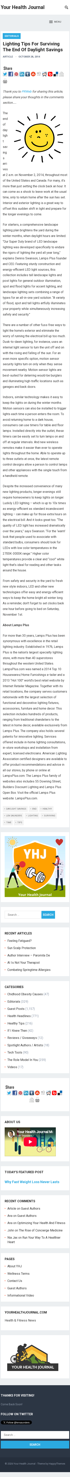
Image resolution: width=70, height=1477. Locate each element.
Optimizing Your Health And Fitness (41, 1223)
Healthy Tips (15, 1023)
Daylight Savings (16, 809)
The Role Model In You (22, 1060)
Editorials (12, 36)
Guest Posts (15, 1009)
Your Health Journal (23, 7)
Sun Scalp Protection (21, 948)
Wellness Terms (18, 1273)
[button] (55, 22)
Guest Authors (30, 1208)
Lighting (33, 815)
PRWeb (27, 91)
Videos (12, 1067)
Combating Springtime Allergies (29, 970)
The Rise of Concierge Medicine (41, 1230)
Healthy (47, 809)
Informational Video (20, 1295)
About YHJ (14, 1266)
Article (8, 56)
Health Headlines (19, 1016)
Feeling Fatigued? (19, 941)
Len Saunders (14, 815)
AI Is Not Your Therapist (23, 962)
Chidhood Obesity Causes (25, 994)
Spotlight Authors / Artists (25, 1045)
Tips (19, 822)
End (34, 809)
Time (8, 822)
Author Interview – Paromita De (28, 955)
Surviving (49, 815)
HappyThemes (57, 1463)
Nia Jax (12, 1237)
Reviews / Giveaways (22, 1038)
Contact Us (14, 1281)
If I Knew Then (17, 1030)
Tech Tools (14, 1052)
